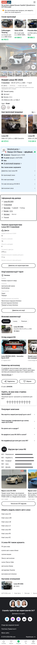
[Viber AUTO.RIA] (18, 619)
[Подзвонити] (30, 619)
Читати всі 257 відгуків (18, 503)
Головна (4, 643)
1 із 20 (4, 68)
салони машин (6, 554)
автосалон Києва (7, 566)
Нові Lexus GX (6, 514)
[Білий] (8, 107)
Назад (5, 46)
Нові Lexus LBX (6, 518)
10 (29, 403)
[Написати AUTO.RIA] (24, 619)
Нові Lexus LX (6, 526)
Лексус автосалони (7, 558)
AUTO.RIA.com (6, 593)
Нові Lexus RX (6, 533)
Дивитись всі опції (18, 310)
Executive (6, 321)
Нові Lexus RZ (6, 537)
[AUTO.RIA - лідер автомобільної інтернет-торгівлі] (6, 2)
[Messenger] (13, 619)
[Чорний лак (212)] (13, 107)
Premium (24, 321)
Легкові (27, 593)
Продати (18, 643)
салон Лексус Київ (7, 562)
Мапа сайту (5, 633)
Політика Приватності (8, 629)
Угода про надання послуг (10, 625)
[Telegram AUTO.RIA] (7, 619)
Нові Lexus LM (6, 522)
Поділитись (11, 381)
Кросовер (7, 208)
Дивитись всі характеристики (18, 265)
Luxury (15, 321)
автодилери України (8, 570)
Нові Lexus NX (6, 530)
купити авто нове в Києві (9, 550)
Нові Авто (17, 593)
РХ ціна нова (5, 546)
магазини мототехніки (9, 574)
